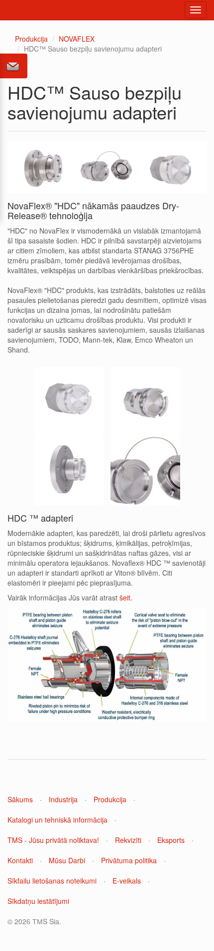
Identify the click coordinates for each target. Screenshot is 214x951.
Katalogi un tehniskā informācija (57, 820)
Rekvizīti (128, 840)
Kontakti (20, 860)
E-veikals (126, 881)
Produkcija (31, 39)
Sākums (20, 799)
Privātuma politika (129, 860)
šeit (124, 597)
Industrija (63, 799)
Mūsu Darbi (67, 860)
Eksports (171, 840)
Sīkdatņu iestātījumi (38, 901)
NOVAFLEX (77, 39)
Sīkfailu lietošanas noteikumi (52, 881)
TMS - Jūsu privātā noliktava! (53, 840)
